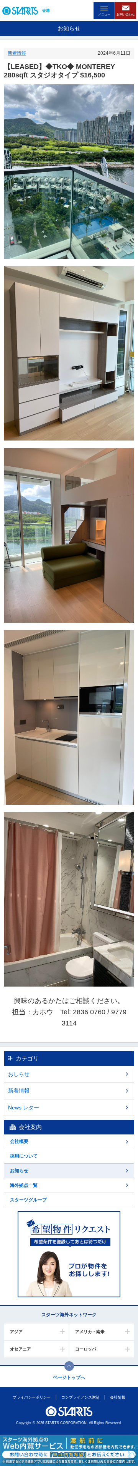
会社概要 (19, 1141)
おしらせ (19, 1074)
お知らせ (19, 1170)
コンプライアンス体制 (80, 1397)
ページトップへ (69, 1377)
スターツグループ (28, 1200)
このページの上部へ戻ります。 (69, 1366)
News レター (23, 1107)
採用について (24, 1156)
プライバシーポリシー (32, 1397)
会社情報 (117, 1397)
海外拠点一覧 (24, 1185)
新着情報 (17, 53)
